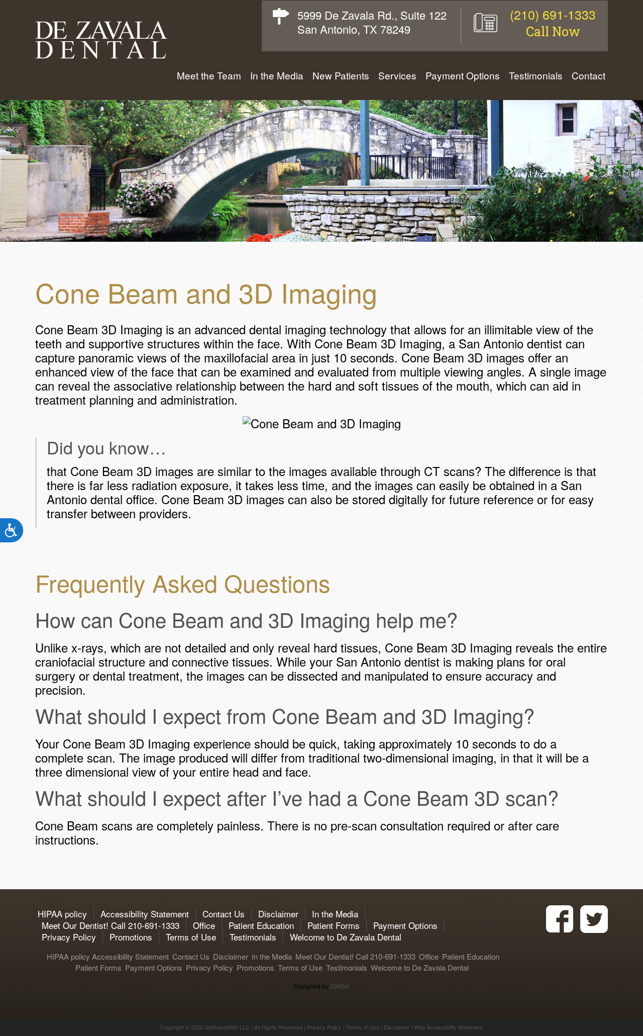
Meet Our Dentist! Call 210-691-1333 (110, 925)
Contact (588, 75)
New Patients (340, 75)
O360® (340, 986)
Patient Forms (333, 925)
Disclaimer (278, 913)
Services (397, 75)
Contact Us (223, 913)
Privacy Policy (69, 936)
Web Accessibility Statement (448, 1027)
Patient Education (261, 925)
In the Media (276, 75)
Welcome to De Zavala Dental (345, 936)
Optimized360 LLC (227, 1027)
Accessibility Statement (144, 913)
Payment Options (462, 75)
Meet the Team (209, 75)
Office (204, 925)
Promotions (131, 936)
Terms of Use (191, 936)
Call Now (553, 31)
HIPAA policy (61, 913)
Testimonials (536, 75)
